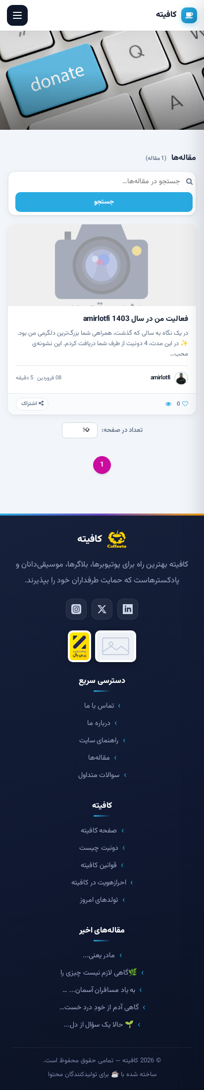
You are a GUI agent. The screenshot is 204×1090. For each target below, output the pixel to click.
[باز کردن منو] (17, 15)
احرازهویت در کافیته (98, 882)
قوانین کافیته (99, 865)
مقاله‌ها (99, 758)
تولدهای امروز (99, 900)
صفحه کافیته (99, 830)
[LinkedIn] (127, 609)
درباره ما (98, 723)
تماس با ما (99, 706)
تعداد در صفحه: (122, 430)
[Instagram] (76, 609)
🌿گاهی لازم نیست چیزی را (98, 973)
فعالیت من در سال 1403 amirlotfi (135, 319)
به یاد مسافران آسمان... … (98, 990)
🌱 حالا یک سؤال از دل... (99, 1025)
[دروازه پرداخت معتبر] (80, 646)
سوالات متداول (99, 775)
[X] (102, 609)
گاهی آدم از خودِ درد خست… (99, 1007)
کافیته (166, 14)
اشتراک (30, 404)
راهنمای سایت (99, 740)
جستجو (104, 202)
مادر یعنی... (99, 955)
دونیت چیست (98, 848)
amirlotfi (160, 377)
